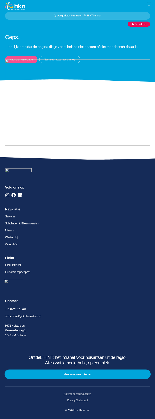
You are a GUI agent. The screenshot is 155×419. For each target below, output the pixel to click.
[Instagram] (7, 195)
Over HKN (11, 244)
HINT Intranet (13, 265)
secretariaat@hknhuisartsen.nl (23, 316)
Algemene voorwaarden (77, 393)
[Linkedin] (20, 195)
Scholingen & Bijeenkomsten (22, 223)
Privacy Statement (77, 400)
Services (10, 216)
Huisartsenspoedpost (17, 272)
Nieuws (9, 230)
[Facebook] (13, 195)
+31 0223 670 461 (15, 309)
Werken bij (11, 237)
